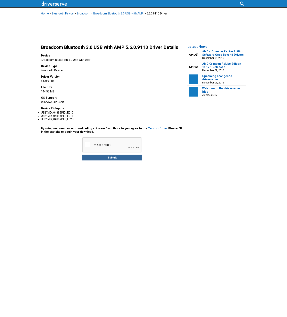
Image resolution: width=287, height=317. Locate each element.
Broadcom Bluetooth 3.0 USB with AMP (118, 13)
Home (45, 13)
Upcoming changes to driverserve (217, 77)
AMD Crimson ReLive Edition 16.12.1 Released (221, 65)
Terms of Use (157, 128)
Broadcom (83, 13)
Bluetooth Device (63, 13)
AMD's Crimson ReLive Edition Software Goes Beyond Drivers (223, 53)
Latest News (197, 47)
